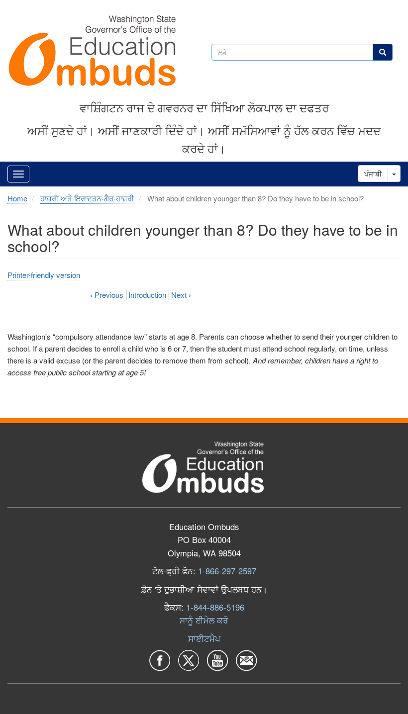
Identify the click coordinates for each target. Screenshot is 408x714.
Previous (106, 294)
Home (17, 198)
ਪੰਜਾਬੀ (373, 173)
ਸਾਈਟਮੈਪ (204, 638)
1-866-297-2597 (227, 571)
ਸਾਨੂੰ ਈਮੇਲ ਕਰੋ (204, 620)
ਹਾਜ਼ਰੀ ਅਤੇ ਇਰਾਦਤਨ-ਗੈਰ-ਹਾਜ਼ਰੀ (87, 198)
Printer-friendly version (43, 274)
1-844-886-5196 (215, 607)
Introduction (147, 294)
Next (181, 294)
